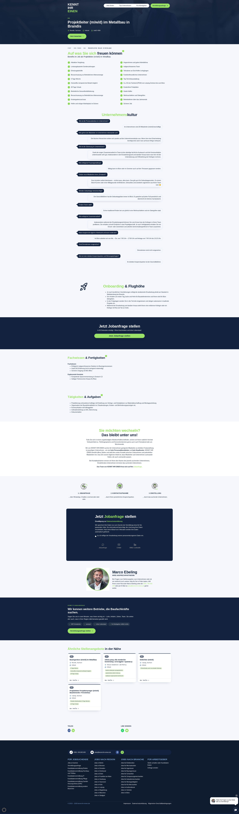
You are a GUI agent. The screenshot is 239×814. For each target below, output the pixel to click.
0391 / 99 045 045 (80, 752)
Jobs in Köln (98, 784)
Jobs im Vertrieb (126, 790)
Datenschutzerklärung (114, 521)
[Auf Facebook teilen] (69, 730)
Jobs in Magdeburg (100, 790)
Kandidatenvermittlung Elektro (78, 768)
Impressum (127, 803)
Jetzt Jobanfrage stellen (119, 326)
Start (69, 48)
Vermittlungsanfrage (74, 765)
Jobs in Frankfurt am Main (102, 776)
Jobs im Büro (125, 793)
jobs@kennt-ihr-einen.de (136, 586)
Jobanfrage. (138, 466)
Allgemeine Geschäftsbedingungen (159, 803)
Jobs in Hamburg (100, 779)
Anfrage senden (153, 768)
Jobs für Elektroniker (127, 763)
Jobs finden (110, 5)
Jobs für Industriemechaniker (130, 779)
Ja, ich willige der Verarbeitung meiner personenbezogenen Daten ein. (120, 535)
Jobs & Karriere (73, 763)
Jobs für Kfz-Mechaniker (129, 784)
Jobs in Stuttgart (99, 795)
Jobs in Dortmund (100, 771)
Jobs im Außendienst (128, 787)
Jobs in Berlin (98, 763)
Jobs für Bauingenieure (128, 771)
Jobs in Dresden (99, 768)
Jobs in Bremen (99, 765)
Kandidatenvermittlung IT (76, 776)
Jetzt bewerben (75, 36)
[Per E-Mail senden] (127, 730)
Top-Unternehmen (125, 5)
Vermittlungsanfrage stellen (80, 631)
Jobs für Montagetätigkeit (129, 782)
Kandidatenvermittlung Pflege (77, 778)
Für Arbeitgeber (141, 5)
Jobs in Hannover (100, 782)
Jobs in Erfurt (98, 774)
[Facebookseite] (118, 752)
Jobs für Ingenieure (127, 768)
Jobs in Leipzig (99, 787)
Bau (85, 48)
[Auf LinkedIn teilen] (73, 730)
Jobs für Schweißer (127, 774)
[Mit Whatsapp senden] (122, 730)
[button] (4, 810)
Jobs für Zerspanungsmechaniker (132, 776)
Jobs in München (100, 793)
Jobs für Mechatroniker (128, 765)
